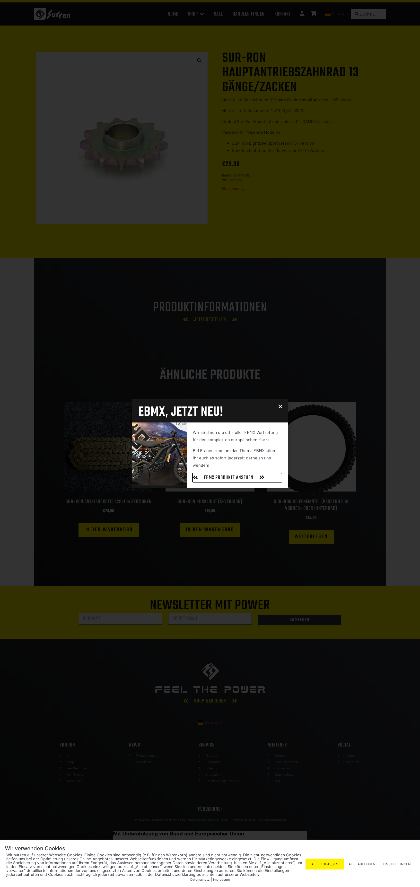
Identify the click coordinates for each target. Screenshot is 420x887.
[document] (210, 443)
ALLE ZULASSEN (324, 864)
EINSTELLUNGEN (397, 864)
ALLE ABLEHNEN (362, 864)
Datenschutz (200, 879)
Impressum (221, 879)
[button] (280, 406)
